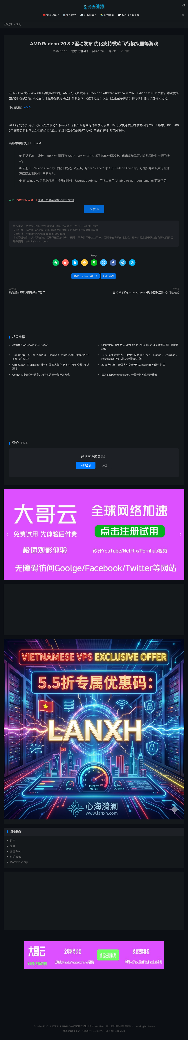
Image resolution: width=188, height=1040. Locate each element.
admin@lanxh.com (145, 1026)
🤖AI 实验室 (69, 14)
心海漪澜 (94, 7)
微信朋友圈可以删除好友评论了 (27, 292)
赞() (125, 51)
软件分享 (8, 24)
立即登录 (86, 465)
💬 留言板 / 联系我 (128, 14)
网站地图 (119, 1026)
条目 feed (15, 851)
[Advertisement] (94, 72)
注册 (104, 465)
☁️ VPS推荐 (87, 14)
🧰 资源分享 (49, 14)
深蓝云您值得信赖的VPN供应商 (56, 199)
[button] (180, 534)
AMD (27, 107)
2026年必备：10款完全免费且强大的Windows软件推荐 (133, 364)
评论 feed (15, 856)
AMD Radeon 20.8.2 (85, 276)
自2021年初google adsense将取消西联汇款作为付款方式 (146, 292)
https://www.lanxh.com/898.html (45, 233)
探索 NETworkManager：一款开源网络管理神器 (129, 374)
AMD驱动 (108, 276)
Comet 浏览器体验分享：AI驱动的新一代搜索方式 (41, 374)
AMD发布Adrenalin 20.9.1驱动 (30, 344)
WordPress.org (19, 861)
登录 (12, 846)
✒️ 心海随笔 (107, 14)
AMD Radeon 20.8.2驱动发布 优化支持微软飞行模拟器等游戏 (94, 43)
